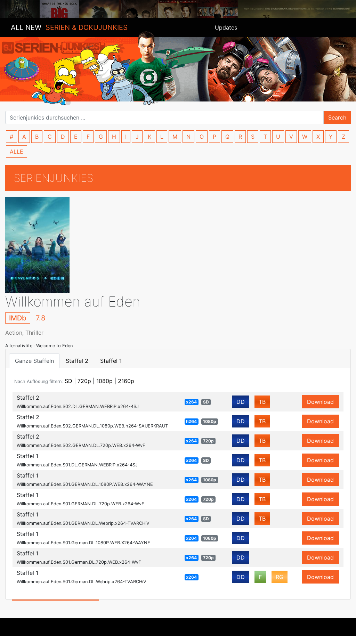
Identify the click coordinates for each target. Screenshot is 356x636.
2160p (126, 380)
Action (13, 332)
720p (84, 380)
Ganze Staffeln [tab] (34, 360)
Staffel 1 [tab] (111, 360)
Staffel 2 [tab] (77, 360)
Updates (226, 27)
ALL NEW (69, 27)
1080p (104, 380)
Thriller (34, 332)
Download (320, 401)
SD (68, 380)
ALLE (16, 151)
